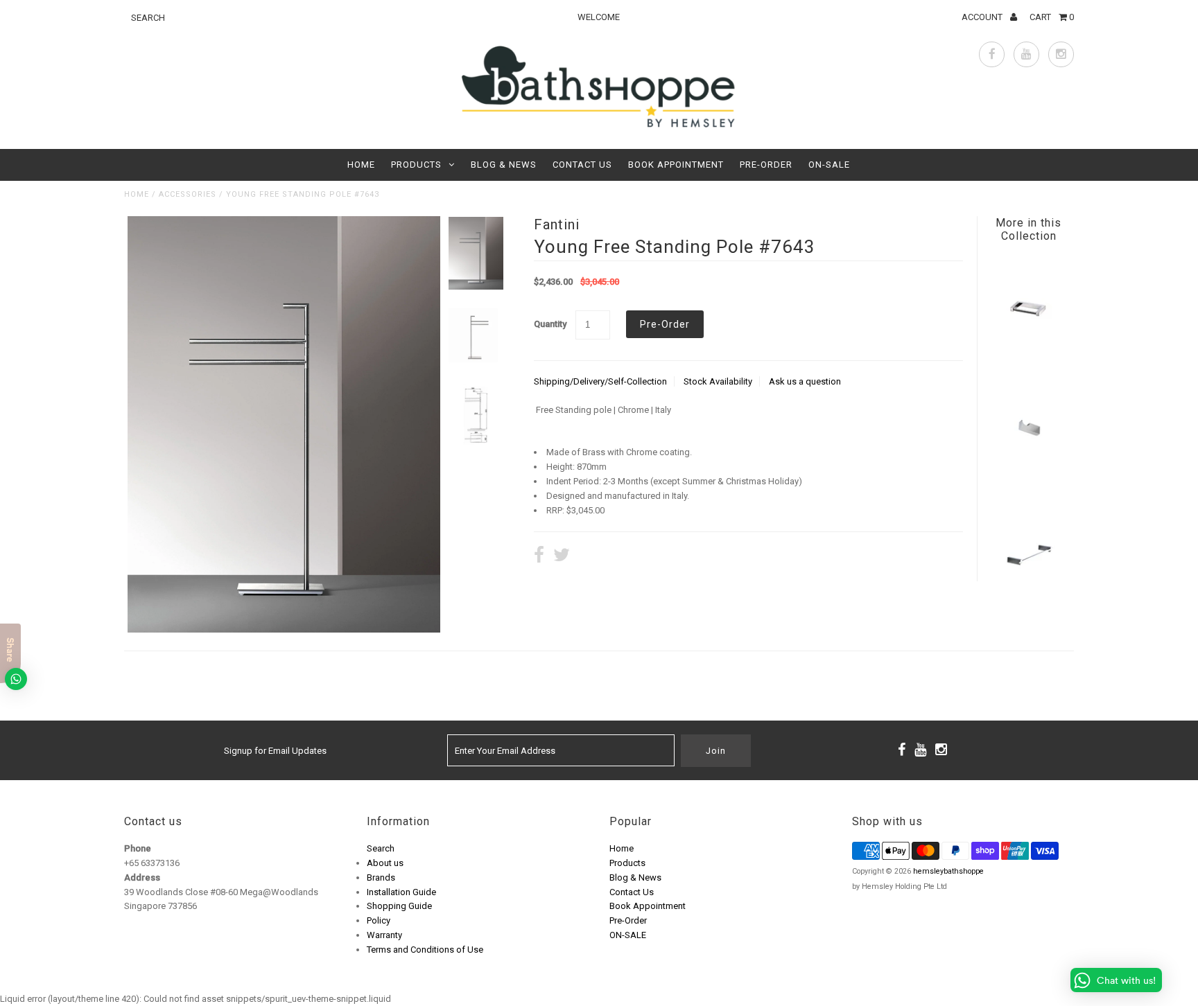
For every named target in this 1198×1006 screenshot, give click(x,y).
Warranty (384, 935)
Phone (137, 848)
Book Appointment (676, 164)
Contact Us (582, 164)
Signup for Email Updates (275, 750)
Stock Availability (718, 381)
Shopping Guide (399, 906)
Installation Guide (401, 892)
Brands (381, 877)
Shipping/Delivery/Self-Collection (600, 381)
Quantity (550, 324)
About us (385, 863)
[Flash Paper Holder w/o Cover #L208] (1028, 357)
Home (361, 164)
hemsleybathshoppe (948, 871)
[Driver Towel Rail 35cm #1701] (1028, 602)
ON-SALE (829, 164)
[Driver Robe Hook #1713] (1028, 480)
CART (1052, 17)
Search (380, 848)
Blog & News (504, 164)
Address (142, 877)
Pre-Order (766, 164)
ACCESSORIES (187, 194)
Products (416, 164)
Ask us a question (805, 381)
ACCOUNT (983, 17)
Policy (378, 920)
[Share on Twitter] (561, 556)
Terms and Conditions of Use (425, 949)
